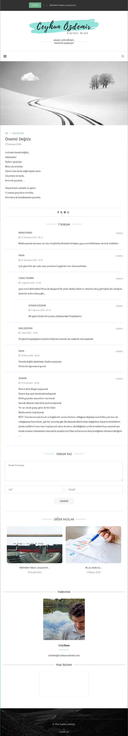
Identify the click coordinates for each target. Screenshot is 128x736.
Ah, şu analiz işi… (93, 567)
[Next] (47, 5)
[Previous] (43, 5)
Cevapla (119, 233)
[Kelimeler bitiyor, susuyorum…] (34, 544)
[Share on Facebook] (58, 212)
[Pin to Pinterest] (65, 212)
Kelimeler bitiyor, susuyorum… (63, 5)
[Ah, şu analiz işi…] (93, 544)
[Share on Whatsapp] (68, 212)
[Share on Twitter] (61, 212)
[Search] (122, 56)
